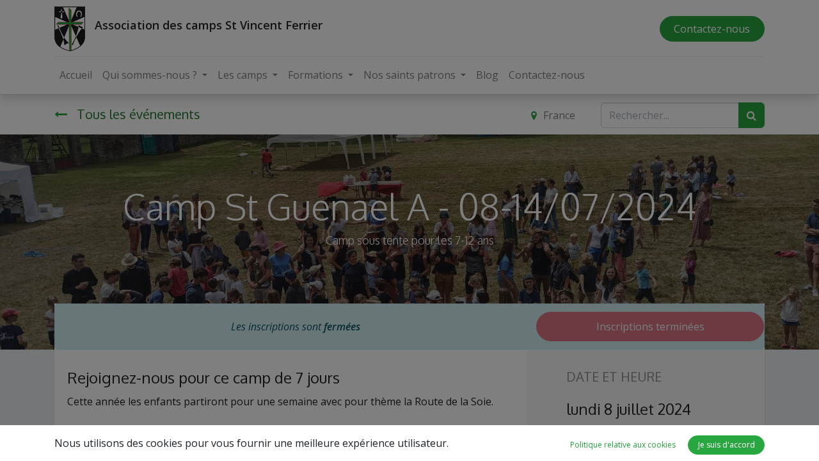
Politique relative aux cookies (623, 444)
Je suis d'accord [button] (726, 444)
